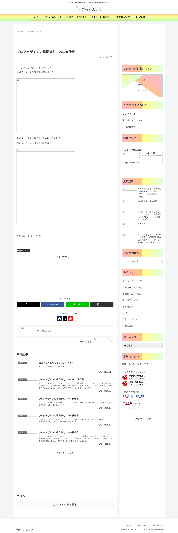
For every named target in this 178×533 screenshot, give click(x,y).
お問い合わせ (128, 126)
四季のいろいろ (24, 251)
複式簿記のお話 (130, 300)
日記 (124, 313)
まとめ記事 (127, 306)
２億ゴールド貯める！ (133, 287)
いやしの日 (127, 326)
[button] (101, 304)
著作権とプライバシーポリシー (137, 120)
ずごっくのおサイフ (132, 281)
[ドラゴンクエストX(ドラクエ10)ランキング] (134, 377)
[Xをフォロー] (65, 318)
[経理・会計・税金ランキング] (134, 383)
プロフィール (128, 114)
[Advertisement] (65, 39)
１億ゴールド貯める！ (133, 294)
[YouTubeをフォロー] (70, 318)
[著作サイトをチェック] (59, 318)
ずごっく (142, 85)
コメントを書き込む (65, 504)
